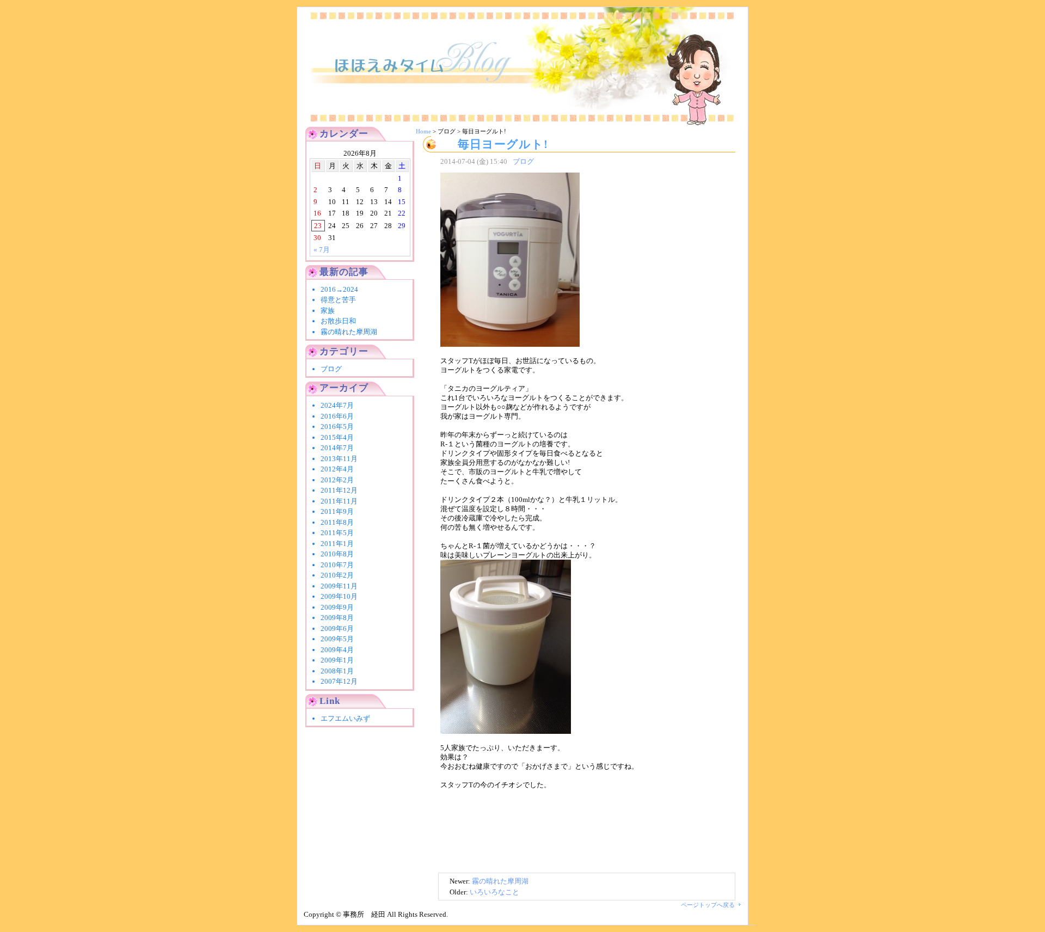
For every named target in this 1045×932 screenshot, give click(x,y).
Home (423, 131)
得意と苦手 (338, 300)
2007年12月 (339, 681)
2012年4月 (337, 469)
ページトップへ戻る (708, 905)
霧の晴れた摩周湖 (500, 881)
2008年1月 (337, 671)
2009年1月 (337, 660)
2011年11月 (339, 501)
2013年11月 (339, 459)
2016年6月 (337, 416)
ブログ (523, 161)
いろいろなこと (494, 892)
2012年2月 (337, 480)
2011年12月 (339, 490)
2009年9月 (337, 607)
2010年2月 (337, 575)
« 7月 (322, 250)
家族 (328, 310)
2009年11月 (339, 586)
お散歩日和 (338, 321)
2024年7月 (337, 405)
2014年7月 (337, 448)
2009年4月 (337, 650)
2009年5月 (337, 639)
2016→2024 (343, 289)
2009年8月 (337, 618)
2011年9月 (337, 511)
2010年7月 (337, 565)
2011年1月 (337, 543)
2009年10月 (339, 596)
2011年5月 (337, 533)
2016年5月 (337, 426)
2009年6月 (337, 628)
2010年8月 (337, 554)
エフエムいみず (345, 718)
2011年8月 (337, 522)
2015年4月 (337, 437)
